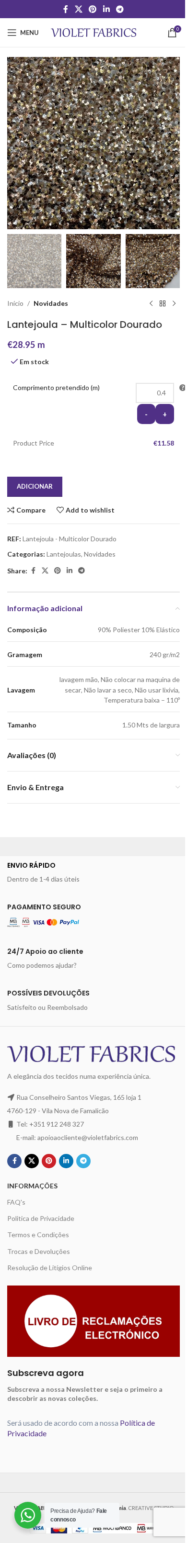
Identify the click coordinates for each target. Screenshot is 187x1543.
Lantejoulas (64, 554)
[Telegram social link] (120, 9)
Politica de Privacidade (40, 1218)
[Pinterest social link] (93, 9)
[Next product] (174, 303)
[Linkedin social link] (106, 9)
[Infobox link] (93, 872)
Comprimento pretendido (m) (56, 387)
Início (15, 303)
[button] (16, 143)
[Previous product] (151, 303)
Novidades (51, 303)
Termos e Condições (38, 1234)
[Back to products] (162, 303)
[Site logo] (94, 32)
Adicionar (35, 486)
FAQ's (16, 1202)
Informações (32, 1186)
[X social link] (78, 9)
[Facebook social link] (65, 9)
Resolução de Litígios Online (49, 1267)
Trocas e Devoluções (38, 1251)
